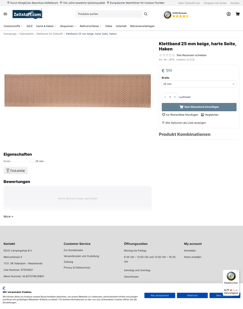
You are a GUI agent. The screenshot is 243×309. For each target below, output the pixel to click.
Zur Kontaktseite (73, 250)
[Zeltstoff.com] (29, 14)
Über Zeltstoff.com (189, 2)
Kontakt (234, 2)
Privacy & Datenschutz (77, 267)
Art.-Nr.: (163, 59)
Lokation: (181, 59)
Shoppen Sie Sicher (215, 2)
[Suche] (145, 14)
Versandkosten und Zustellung (81, 256)
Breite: (166, 77)
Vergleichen (211, 114)
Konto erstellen (192, 256)
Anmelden (190, 250)
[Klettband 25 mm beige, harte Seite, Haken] (78, 92)
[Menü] (237, 272)
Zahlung (68, 261)
